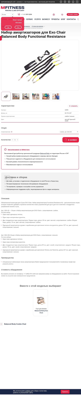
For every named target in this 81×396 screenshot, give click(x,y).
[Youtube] (61, 2)
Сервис (29, 19)
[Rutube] (73, 2)
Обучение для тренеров (47, 2)
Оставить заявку (73, 14)
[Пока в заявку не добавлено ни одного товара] (63, 14)
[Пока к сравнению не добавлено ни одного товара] (54, 14)
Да (8, 27)
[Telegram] (69, 2)
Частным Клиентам (30, 2)
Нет (18, 27)
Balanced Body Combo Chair (15, 324)
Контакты (71, 19)
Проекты (55, 19)
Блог (63, 19)
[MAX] (77, 2)
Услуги (37, 19)
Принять (65, 392)
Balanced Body (45, 153)
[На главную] (12, 8)
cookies (27, 391)
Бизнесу (20, 2)
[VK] (65, 2)
